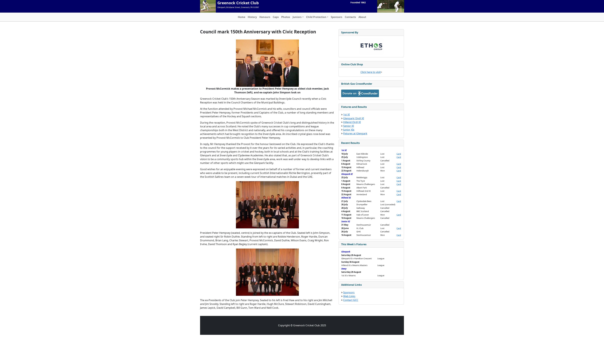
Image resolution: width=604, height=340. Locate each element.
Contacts (350, 17)
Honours (264, 17)
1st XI (346, 114)
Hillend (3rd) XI (352, 122)
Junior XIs (348, 129)
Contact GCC (350, 300)
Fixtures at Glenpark (355, 133)
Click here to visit (371, 72)
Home (241, 17)
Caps (276, 17)
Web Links (349, 296)
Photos (285, 17)
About (362, 17)
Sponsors (336, 17)
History (252, 17)
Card (399, 153)
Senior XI (348, 126)
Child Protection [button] (316, 17)
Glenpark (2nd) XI (353, 118)
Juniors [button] (297, 17)
